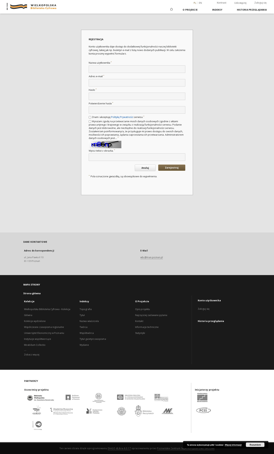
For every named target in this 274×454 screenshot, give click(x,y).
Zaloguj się (260, 2)
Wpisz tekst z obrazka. (102, 150)
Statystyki (140, 333)
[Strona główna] (171, 10)
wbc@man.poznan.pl (151, 257)
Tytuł (82, 315)
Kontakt (139, 321)
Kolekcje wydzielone (35, 321)
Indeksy (217, 9)
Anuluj (145, 167)
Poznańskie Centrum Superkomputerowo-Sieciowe (186, 448)
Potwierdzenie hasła (101, 103)
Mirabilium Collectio (34, 344)
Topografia (86, 309)
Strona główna (32, 293)
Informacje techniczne (147, 327)
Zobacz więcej (32, 354)
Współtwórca (87, 333)
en (200, 3)
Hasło (93, 90)
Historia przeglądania (252, 9)
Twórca (84, 327)
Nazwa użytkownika (100, 62)
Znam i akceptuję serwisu (118, 117)
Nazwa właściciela (89, 321)
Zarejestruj (172, 167)
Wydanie (84, 344)
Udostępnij (240, 2)
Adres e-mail (96, 76)
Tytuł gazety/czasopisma (93, 339)
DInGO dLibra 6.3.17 (119, 448)
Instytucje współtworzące (37, 339)
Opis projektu (142, 309)
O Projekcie (190, 9)
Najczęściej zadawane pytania (151, 315)
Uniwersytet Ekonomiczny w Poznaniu (44, 333)
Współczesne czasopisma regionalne (44, 327)
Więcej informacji (233, 444)
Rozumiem (255, 444)
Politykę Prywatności (122, 117)
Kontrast (221, 2)
